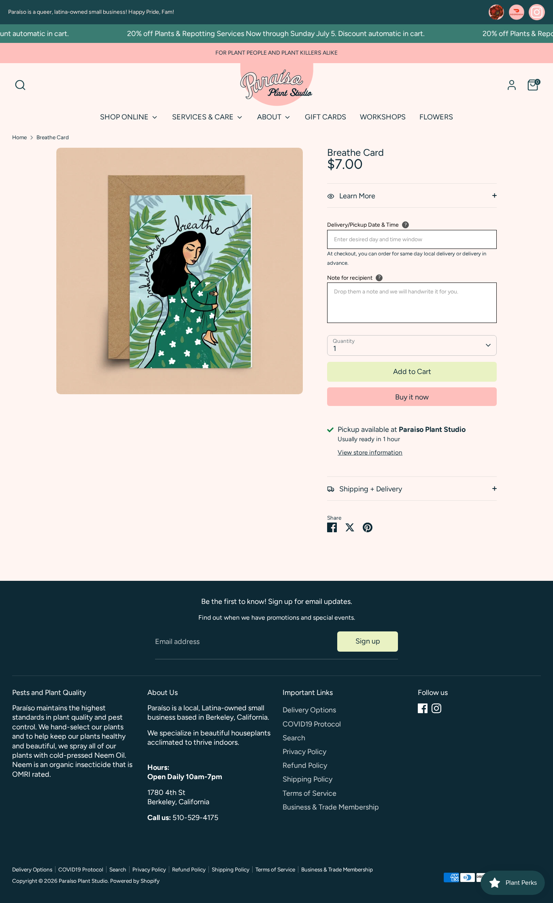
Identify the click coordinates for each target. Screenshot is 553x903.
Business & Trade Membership (331, 807)
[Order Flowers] (496, 12)
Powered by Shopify (135, 881)
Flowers (436, 117)
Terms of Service (309, 793)
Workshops (383, 117)
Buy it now (412, 397)
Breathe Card (52, 137)
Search (294, 737)
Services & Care (203, 117)
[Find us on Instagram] (537, 12)
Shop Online (125, 117)
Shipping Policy (307, 779)
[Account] (512, 85)
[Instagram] (436, 708)
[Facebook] (423, 708)
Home (19, 137)
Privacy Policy (304, 751)
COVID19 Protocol (312, 724)
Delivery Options (309, 709)
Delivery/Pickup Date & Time (363, 224)
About (270, 117)
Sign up (367, 641)
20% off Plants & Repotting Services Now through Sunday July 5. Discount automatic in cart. (266, 33)
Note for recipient (349, 277)
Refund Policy (305, 765)
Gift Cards (325, 117)
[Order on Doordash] (516, 12)
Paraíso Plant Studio (83, 881)
